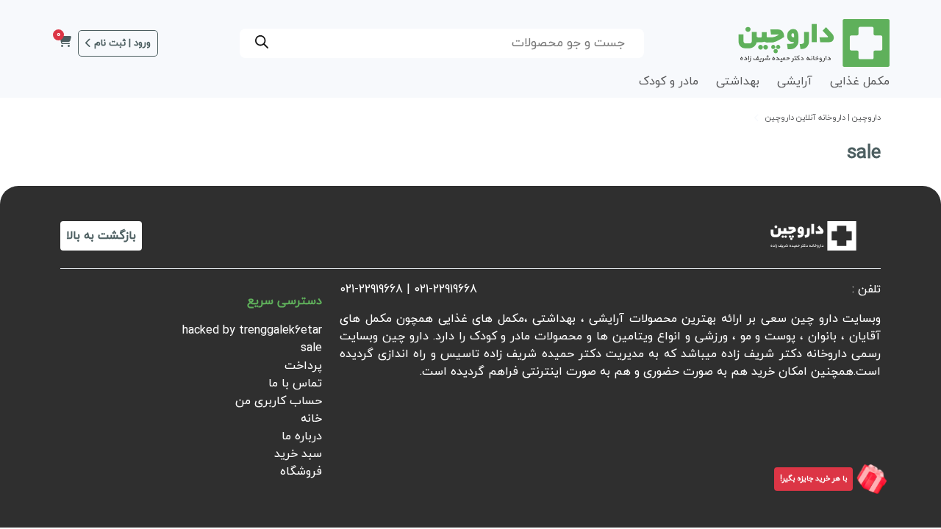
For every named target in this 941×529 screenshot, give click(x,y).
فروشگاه (301, 472)
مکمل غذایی (860, 81)
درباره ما (302, 436)
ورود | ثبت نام (122, 43)
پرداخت (303, 366)
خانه (311, 419)
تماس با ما (295, 383)
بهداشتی (737, 81)
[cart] (64, 43)
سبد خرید (298, 454)
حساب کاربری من (278, 401)
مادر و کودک (668, 81)
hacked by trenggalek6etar (252, 331)
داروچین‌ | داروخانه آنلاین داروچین (823, 117)
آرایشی (794, 81)
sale (311, 348)
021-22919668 (445, 289)
